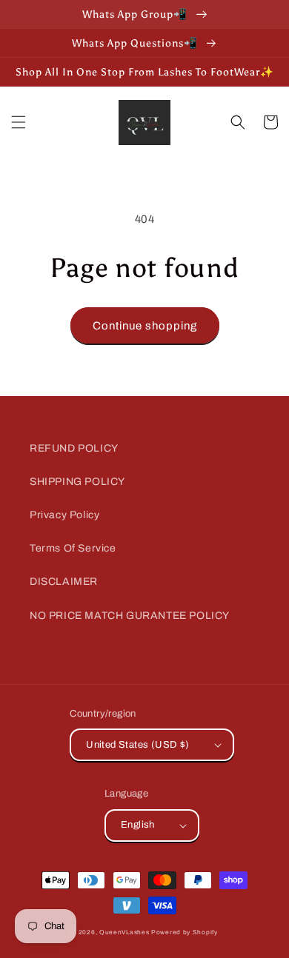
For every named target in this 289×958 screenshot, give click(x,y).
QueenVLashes (124, 932)
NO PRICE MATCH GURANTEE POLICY (130, 615)
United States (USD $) (137, 745)
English (138, 825)
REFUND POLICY (74, 448)
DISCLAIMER (64, 581)
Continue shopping (145, 326)
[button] (18, 122)
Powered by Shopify (184, 932)
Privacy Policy (64, 514)
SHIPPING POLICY (77, 481)
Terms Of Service (73, 548)
